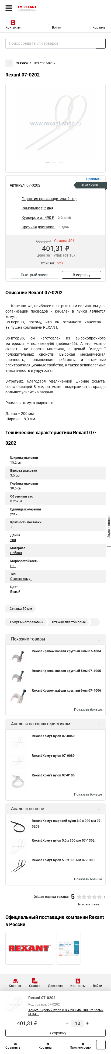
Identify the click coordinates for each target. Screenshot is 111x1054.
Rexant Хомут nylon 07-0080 (53, 756)
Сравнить (12, 1047)
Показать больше (88, 710)
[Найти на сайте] (101, 43)
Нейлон (16, 553)
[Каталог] (8, 8)
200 (13, 540)
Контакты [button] (12, 27)
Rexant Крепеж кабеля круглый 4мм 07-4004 (66, 651)
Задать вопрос (109, 526)
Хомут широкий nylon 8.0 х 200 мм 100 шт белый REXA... (65, 1012)
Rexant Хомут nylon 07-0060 (53, 736)
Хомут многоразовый (26, 622)
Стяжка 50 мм (21, 609)
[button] (48, 162)
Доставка (55, 986)
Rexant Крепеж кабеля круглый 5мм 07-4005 (66, 671)
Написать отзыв (88, 904)
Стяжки (22, 63)
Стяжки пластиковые (69, 622)
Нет (13, 566)
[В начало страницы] (101, 1044)
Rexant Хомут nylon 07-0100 (53, 775)
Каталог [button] (15, 986)
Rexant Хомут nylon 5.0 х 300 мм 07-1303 (63, 860)
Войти (56, 27)
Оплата (34, 986)
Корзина (99, 27)
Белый (15, 592)
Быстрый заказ (34, 275)
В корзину (82, 275)
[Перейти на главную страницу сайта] (40, 8)
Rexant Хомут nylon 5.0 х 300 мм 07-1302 (63, 840)
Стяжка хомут (21, 579)
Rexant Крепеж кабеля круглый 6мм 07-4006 (66, 690)
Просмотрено (80, 1047)
